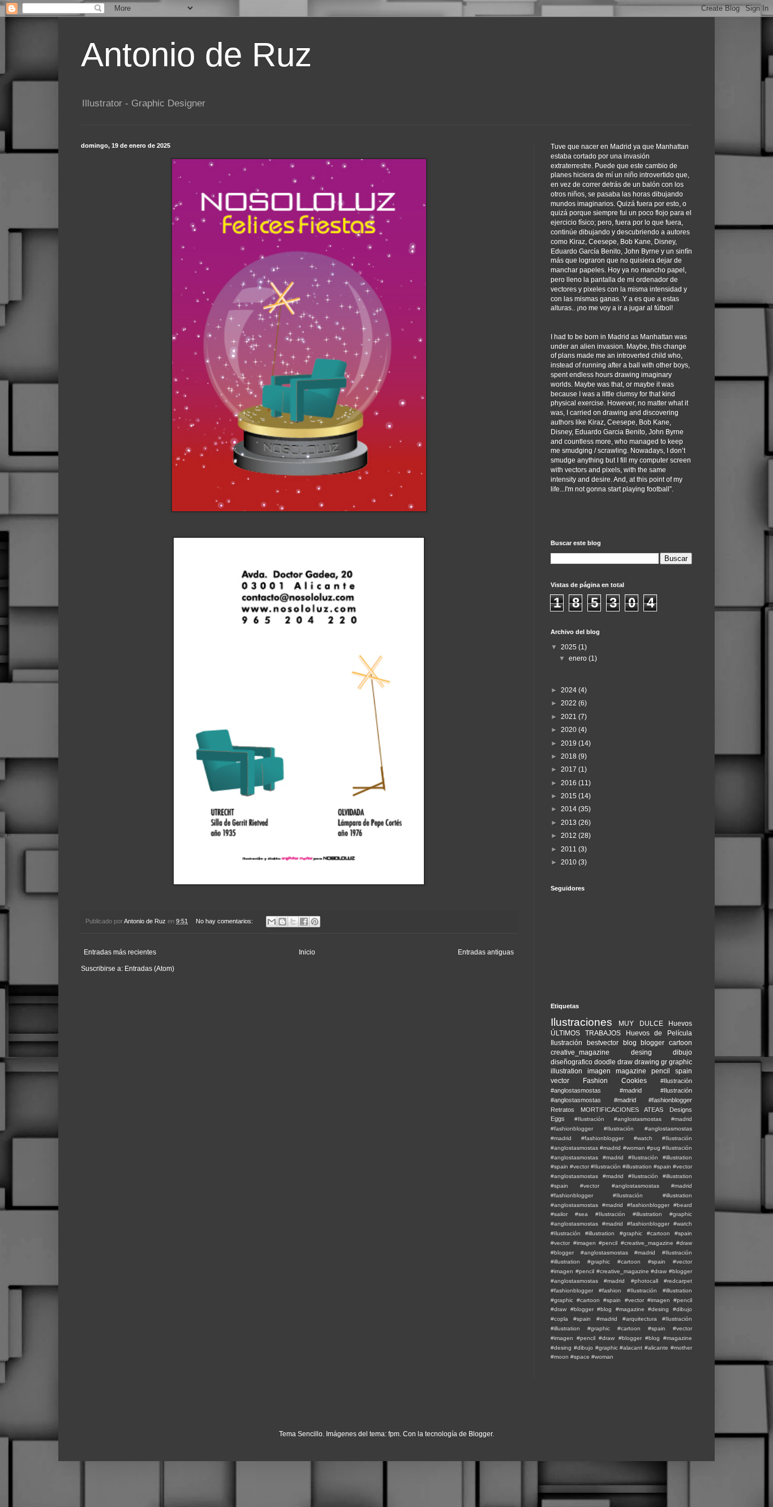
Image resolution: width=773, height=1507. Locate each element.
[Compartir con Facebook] (304, 921)
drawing (646, 1062)
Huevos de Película (659, 1033)
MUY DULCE (641, 1024)
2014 (569, 809)
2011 (569, 849)
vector (560, 1081)
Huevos (680, 1024)
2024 (569, 690)
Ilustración (566, 1043)
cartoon (680, 1043)
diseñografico (571, 1062)
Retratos (562, 1109)
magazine (631, 1071)
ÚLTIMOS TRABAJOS (586, 1033)
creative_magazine (580, 1052)
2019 (569, 743)
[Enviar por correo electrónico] (271, 921)
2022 (569, 703)
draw (625, 1062)
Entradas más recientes (120, 952)
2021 (569, 717)
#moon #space (570, 1357)
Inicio (307, 952)
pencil (660, 1071)
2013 (569, 823)
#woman (602, 1357)
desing (641, 1052)
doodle (605, 1062)
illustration (566, 1071)
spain (683, 1071)
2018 (569, 756)
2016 (569, 783)
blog (630, 1043)
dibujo (682, 1052)
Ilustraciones (581, 1022)
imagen (599, 1071)
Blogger (480, 1434)
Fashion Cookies (615, 1081)
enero (579, 658)
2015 (569, 796)
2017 (569, 769)
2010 (569, 862)
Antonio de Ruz (196, 55)
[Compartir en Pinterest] (314, 921)
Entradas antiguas (486, 952)
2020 (569, 730)
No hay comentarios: (225, 921)
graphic (680, 1062)
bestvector (603, 1043)
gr (664, 1062)
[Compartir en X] (293, 921)
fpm (394, 1434)
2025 (569, 647)
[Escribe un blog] (282, 921)
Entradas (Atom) (149, 969)
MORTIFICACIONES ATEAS (622, 1109)
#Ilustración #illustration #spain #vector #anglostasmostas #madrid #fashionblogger (621, 1185)
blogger (652, 1043)
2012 (569, 836)
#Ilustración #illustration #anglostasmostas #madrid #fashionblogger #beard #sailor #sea (621, 1205)
